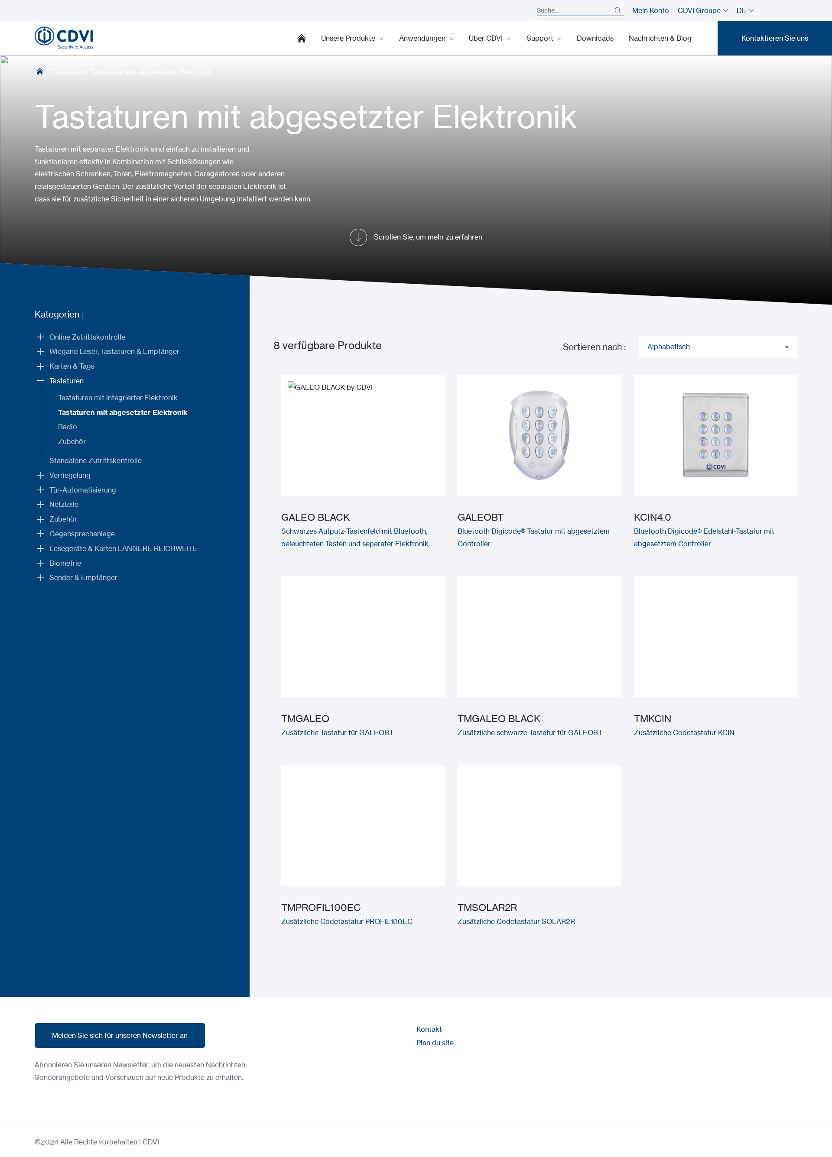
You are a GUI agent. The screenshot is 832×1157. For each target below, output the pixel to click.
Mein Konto (650, 10)
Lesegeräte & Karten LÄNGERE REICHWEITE (123, 548)
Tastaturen (68, 72)
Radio (67, 426)
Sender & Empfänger (83, 577)
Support (540, 38)
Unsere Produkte (349, 38)
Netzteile (63, 504)
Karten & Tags (71, 366)
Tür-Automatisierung (82, 490)
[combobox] (718, 346)
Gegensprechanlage (82, 533)
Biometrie (65, 563)
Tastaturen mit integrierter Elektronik (118, 397)
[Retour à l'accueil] (64, 38)
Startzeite (301, 38)
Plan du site (435, 1042)
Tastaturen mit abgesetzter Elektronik (122, 412)
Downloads (595, 38)
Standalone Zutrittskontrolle (95, 460)
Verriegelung (70, 475)
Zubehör (72, 441)
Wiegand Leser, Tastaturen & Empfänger (114, 351)
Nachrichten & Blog (660, 38)
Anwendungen (423, 38)
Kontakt (429, 1029)
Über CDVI (486, 38)
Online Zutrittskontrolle (87, 337)
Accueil (40, 71)
